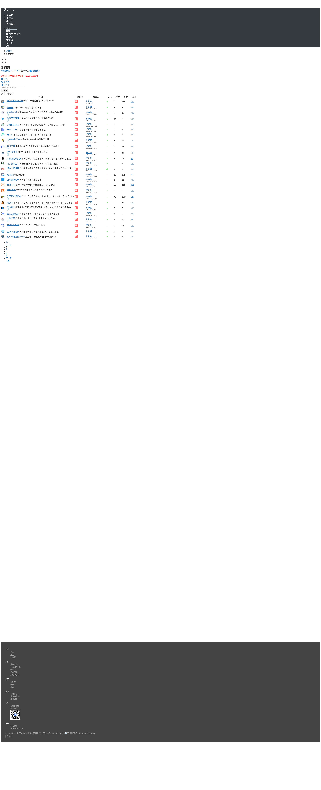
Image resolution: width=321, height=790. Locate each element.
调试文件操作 (13, 118)
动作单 (7, 85)
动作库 (9, 51)
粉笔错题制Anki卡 (15, 101)
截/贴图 (10, 175)
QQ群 (14, 699)
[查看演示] (8, 103)
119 (132, 197)
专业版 (12, 24)
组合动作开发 (15, 667)
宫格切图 (11, 218)
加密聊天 (11, 207)
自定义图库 (12, 164)
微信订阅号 (14, 708)
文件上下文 (12, 130)
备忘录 (10, 108)
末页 (8, 261)
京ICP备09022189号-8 (53, 733)
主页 (11, 15)
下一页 (8, 258)
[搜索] (8, 31)
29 (132, 159)
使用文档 (13, 664)
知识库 (13, 670)
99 (132, 175)
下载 (11, 18)
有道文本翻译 (13, 225)
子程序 (7, 82)
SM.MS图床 (12, 152)
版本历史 (13, 672)
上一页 (8, 245)
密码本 (10, 203)
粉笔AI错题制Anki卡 (16, 237)
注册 (8, 46)
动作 (6, 79)
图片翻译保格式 (14, 196)
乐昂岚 (89, 101)
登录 (10, 43)
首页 (8, 242)
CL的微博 (15, 706)
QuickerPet (12, 112)
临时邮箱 (11, 146)
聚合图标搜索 (13, 168)
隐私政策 (13, 726)
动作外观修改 (13, 125)
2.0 (10, 21)
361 (132, 185)
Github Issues (15, 696)
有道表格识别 (13, 214)
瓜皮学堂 (14, 675)
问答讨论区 (14, 694)
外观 (12, 687)
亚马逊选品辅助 (14, 159)
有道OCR (11, 185)
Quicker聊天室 (13, 139)
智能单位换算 (13, 232)
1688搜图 (11, 190)
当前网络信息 (13, 180)
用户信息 (10, 54)
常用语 (10, 135)
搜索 (5, 90)
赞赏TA (37, 71)
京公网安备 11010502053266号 (81, 733)
